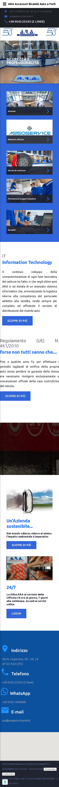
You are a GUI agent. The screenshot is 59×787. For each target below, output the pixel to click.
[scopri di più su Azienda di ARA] (48, 111)
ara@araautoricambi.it (21, 16)
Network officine (16, 139)
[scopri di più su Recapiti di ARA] (48, 230)
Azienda (11, 111)
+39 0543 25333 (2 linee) (27, 21)
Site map (39, 769)
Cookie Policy (8, 774)
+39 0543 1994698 (14, 702)
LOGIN (16, 613)
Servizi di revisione (17, 170)
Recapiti (12, 230)
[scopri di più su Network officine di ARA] (48, 139)
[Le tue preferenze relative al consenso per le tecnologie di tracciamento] (5, 782)
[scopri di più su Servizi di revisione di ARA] (48, 170)
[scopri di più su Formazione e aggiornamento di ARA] (48, 199)
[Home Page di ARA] (27, 32)
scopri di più (17, 320)
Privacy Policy (50, 769)
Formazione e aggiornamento (22, 199)
